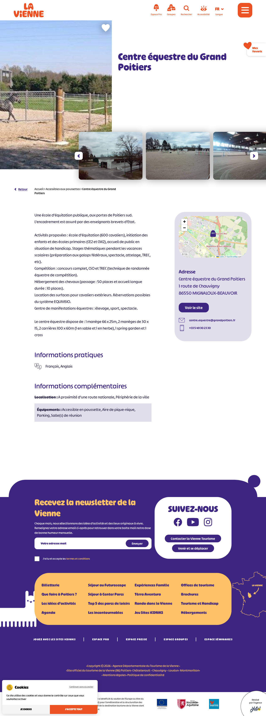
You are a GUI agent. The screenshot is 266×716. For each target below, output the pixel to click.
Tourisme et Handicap (199, 603)
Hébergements (194, 612)
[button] (79, 156)
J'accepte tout (73, 709)
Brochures (189, 594)
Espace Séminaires (218, 639)
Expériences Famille (152, 585)
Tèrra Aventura (148, 594)
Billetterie (50, 585)
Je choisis (26, 709)
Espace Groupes (176, 639)
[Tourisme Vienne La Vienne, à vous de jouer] (34, 10)
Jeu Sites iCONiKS (149, 612)
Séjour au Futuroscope (107, 585)
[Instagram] (208, 523)
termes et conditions (78, 558)
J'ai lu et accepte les (66, 558)
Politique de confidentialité (145, 675)
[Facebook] (178, 523)
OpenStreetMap (232, 256)
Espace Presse (136, 639)
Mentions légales (114, 675)
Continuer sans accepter (81, 686)
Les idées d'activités (59, 603)
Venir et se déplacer (193, 548)
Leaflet (221, 256)
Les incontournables (105, 612)
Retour (22, 189)
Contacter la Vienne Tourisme (193, 538)
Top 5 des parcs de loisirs (109, 603)
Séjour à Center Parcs (106, 594)
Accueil (39, 189)
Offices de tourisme (197, 585)
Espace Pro (100, 639)
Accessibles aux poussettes (63, 189)
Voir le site (194, 307)
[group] (111, 156)
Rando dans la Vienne (153, 603)
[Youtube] (193, 523)
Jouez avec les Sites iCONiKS (54, 639)
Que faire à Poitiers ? (59, 594)
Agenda (48, 612)
